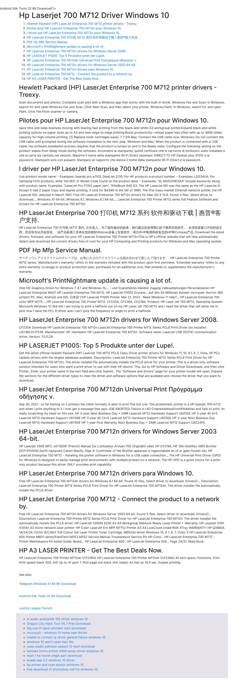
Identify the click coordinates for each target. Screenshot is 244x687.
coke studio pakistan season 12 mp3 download (61, 646)
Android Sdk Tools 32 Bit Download (45, 596)
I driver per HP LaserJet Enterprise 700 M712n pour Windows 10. (73, 33)
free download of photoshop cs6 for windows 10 (62, 669)
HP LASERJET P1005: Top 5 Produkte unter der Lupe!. (66, 56)
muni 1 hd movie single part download (54, 655)
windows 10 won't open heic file (50, 642)
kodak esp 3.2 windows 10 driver (51, 660)
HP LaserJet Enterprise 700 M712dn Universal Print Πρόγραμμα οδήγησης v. (81, 60)
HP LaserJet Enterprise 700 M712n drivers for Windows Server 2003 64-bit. (81, 65)
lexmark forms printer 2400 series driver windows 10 (65, 651)
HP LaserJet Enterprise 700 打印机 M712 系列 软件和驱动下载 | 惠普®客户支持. (82, 37)
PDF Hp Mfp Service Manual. (47, 42)
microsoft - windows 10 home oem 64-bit (57, 633)
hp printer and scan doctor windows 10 (55, 665)
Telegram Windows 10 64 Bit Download (47, 584)
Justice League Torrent (35, 608)
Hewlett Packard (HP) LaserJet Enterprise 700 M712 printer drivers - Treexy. (82, 24)
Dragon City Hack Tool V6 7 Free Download (59, 623)
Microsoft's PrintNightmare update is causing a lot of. (65, 46)
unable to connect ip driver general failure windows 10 (66, 637)
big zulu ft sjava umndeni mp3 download (56, 628)
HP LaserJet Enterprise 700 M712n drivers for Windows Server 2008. (76, 51)
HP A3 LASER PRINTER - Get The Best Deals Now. (63, 78)
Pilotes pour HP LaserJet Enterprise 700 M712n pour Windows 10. (74, 28)
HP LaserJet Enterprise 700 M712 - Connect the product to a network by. (80, 74)
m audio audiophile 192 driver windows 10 (57, 619)
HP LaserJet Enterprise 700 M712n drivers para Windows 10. (70, 69)
